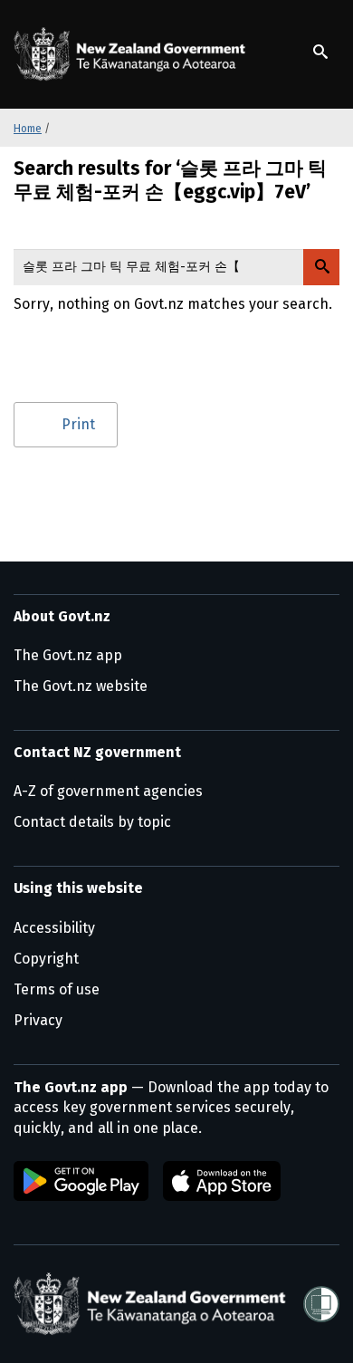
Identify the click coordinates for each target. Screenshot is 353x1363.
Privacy (38, 1020)
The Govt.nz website (81, 686)
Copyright (46, 958)
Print (78, 424)
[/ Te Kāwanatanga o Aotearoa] (133, 54)
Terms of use (57, 989)
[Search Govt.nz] (321, 267)
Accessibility (54, 927)
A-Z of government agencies (108, 791)
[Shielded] (321, 1304)
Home (28, 128)
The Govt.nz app (68, 655)
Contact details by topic (92, 821)
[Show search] (320, 51)
